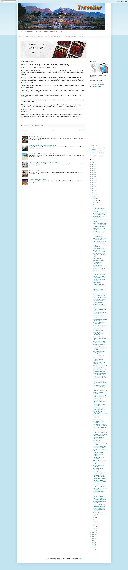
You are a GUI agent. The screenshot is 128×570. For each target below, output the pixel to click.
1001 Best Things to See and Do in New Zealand (99, 329)
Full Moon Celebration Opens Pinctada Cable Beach (100, 447)
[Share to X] (39, 125)
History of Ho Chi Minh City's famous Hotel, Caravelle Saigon (43, 162)
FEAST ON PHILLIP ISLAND (99, 478)
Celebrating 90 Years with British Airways (99, 280)
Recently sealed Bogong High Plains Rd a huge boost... (100, 366)
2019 (93, 176)
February (95, 528)
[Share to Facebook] (40, 125)
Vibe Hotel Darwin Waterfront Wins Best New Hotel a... (100, 326)
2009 (93, 197)
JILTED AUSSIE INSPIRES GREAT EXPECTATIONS (99, 251)
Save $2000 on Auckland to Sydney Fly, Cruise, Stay (99, 273)
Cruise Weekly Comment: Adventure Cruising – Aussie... (99, 210)
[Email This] (35, 125)
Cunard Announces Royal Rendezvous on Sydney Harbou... (99, 509)
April (94, 524)
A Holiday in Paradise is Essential (98, 393)
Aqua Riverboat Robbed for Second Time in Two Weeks (100, 425)
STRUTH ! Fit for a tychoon (99, 283)
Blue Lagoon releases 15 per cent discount (100, 416)
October (95, 202)
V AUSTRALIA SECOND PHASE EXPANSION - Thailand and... (99, 359)
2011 (93, 192)
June (94, 519)
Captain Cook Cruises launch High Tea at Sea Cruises (100, 224)
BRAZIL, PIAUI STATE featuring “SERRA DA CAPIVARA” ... (98, 454)
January (95, 530)
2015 (93, 184)
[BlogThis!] (37, 125)
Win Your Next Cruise (98, 419)
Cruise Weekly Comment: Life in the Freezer (100, 320)
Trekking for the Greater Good (100, 271)
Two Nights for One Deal (98, 260)
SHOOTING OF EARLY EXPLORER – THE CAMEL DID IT (100, 286)
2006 (93, 536)
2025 (93, 164)
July (94, 517)
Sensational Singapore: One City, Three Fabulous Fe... (99, 374)
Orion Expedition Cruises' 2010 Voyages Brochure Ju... (99, 255)
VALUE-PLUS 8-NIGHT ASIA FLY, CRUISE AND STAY (99, 428)
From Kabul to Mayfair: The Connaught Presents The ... (100, 499)
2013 (93, 188)
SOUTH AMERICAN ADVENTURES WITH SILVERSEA (98, 333)
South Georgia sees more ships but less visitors (99, 232)
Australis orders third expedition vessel (98, 236)
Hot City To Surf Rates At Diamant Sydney (98, 469)
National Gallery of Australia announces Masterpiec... (99, 408)
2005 (93, 538)
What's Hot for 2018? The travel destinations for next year (42, 154)
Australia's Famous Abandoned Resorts (38, 170)
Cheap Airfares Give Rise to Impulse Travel (99, 405)
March (94, 526)
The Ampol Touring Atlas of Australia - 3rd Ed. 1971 (98, 153)
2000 (93, 547)
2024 (93, 166)
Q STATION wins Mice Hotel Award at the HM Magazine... (99, 353)
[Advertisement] (98, 116)
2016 (93, 182)
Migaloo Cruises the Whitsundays (97, 263)
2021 (93, 172)
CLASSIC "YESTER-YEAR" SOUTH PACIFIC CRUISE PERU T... (99, 309)
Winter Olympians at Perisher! (100, 369)
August (95, 207)
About (26, 36)
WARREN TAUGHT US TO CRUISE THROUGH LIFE (99, 485)
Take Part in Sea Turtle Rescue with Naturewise (99, 305)
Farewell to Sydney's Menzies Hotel (37, 179)
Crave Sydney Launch (98, 302)
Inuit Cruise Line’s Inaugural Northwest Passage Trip (99, 300)
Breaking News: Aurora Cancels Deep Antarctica (99, 472)
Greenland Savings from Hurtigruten (98, 422)
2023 (93, 168)
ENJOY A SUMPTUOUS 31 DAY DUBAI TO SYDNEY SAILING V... (99, 378)
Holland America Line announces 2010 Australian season (42, 145)
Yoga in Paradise (97, 258)
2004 (93, 540)
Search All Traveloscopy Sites (39, 36)
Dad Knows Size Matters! (99, 268)
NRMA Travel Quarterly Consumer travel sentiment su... (100, 382)
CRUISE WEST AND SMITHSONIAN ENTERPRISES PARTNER (100, 412)
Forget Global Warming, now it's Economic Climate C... (99, 476)
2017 (93, 180)
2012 (93, 190)
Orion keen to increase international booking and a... (99, 338)
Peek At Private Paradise (98, 248)
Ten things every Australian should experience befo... (99, 214)
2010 (93, 195)
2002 (93, 545)
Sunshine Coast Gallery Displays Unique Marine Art (100, 389)
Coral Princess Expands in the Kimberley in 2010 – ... (100, 386)
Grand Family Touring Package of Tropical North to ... (99, 514)
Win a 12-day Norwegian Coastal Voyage (99, 438)
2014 (93, 186)
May (94, 522)
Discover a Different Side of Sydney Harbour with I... (99, 277)
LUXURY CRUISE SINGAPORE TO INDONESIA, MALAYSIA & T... (99, 400)
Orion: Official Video (97, 441)
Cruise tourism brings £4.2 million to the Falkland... (99, 492)
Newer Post (24, 130)
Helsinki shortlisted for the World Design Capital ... (99, 345)
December (95, 198)
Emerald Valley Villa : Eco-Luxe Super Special (99, 316)
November (95, 200)
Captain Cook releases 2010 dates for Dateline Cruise (99, 396)
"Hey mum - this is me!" (98, 356)
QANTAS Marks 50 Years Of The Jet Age (99, 502)
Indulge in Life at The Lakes (99, 297)
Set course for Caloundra (99, 371)
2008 (93, 532)
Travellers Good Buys (97, 86)
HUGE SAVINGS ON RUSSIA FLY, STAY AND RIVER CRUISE (100, 462)
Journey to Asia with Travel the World (37, 136)
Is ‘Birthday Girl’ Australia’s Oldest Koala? (99, 323)
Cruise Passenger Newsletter (100, 226)
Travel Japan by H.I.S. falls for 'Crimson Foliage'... (100, 489)
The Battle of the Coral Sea (98, 155)
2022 (93, 170)
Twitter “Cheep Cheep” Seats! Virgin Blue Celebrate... (100, 239)
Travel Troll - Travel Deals (98, 84)
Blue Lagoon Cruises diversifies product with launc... (99, 291)
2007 (93, 534)
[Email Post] (32, 125)
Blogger (80, 558)
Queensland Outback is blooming (98, 466)
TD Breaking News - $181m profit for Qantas (99, 313)
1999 (93, 549)
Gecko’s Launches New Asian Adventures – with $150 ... (100, 294)
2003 (93, 543)
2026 (93, 162)
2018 (93, 178)
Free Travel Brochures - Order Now (74, 36)
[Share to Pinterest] (42, 125)
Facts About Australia (55, 36)
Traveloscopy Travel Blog (98, 83)
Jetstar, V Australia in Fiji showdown (98, 217)
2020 (93, 174)
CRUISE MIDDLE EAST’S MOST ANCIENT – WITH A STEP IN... (99, 482)
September (95, 205)
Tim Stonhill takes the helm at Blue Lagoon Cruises (100, 435)
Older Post (82, 130)
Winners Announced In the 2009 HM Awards (99, 363)
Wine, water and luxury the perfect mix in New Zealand (100, 431)
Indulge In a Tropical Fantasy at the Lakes (99, 245)
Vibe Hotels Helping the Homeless (98, 458)
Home (21, 36)
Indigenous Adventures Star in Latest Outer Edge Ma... (100, 505)
